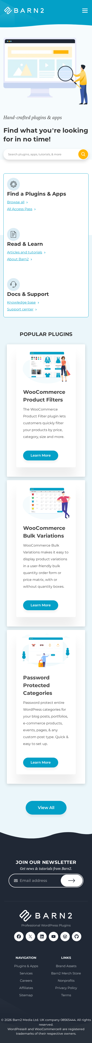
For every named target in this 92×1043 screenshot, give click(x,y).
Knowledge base (21, 302)
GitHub (76, 936)
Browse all (15, 202)
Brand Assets (66, 966)
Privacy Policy (66, 988)
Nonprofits (66, 981)
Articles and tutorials (24, 252)
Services (26, 973)
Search (83, 154)
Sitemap (26, 995)
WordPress (65, 936)
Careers (26, 981)
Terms (66, 995)
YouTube (53, 936)
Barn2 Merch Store (66, 973)
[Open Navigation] (85, 10)
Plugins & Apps (26, 966)
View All (46, 807)
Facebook (19, 936)
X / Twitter (30, 936)
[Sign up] (72, 881)
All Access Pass (19, 209)
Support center (20, 309)
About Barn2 (18, 259)
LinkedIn (42, 936)
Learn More (41, 455)
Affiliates (26, 988)
